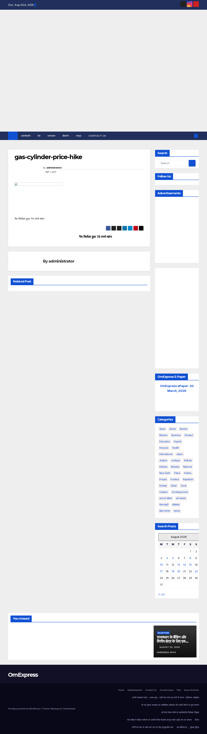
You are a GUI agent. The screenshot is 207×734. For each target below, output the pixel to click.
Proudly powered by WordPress (24, 708)
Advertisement (134, 690)
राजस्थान (51, 135)
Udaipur (163, 492)
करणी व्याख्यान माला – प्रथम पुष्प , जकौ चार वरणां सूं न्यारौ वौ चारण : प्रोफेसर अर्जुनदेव (165, 697)
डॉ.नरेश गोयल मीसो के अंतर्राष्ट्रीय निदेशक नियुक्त (180, 712)
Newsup (54, 708)
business (176, 435)
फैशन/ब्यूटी (163, 504)
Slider (174, 485)
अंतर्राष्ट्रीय (26, 135)
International (165, 454)
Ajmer (162, 428)
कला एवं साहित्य (165, 498)
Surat (183, 485)
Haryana (163, 447)
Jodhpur (175, 460)
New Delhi (164, 473)
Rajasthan (188, 479)
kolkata (188, 460)
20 (178, 571)
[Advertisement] (103, 107)
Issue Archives (191, 690)
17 (161, 571)
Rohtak (163, 485)
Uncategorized (180, 492)
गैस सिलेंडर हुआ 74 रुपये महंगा (95, 237)
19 (173, 571)
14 (184, 564)
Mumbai (175, 466)
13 (178, 564)
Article (172, 428)
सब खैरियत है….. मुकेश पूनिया (188, 727)
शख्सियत (176, 504)
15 (190, 564)
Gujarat (177, 441)
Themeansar (68, 708)
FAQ (179, 690)
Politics (187, 473)
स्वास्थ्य (177, 511)
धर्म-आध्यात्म (181, 498)
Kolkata (163, 466)
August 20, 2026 (169, 647)
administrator (54, 167)
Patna (177, 473)
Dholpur (189, 435)
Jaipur (179, 454)
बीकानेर (66, 135)
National (187, 466)
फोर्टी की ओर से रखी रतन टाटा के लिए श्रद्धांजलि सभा (152, 727)
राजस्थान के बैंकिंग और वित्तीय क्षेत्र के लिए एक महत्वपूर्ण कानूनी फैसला (171, 641)
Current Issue (167, 690)
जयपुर (78, 135)
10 (161, 564)
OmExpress (10, 46)
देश (39, 135)
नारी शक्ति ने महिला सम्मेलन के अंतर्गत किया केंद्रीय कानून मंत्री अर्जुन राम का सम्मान (159, 719)
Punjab (163, 479)
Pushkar (175, 479)
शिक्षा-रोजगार (164, 511)
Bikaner (163, 435)
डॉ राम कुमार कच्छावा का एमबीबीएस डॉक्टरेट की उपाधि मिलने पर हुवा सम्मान (170, 705)
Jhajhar (163, 460)
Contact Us (97, 135)
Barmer (183, 428)
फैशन (197, 719)
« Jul (161, 594)
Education (164, 441)
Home (121, 690)
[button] (190, 135)
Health (175, 447)
